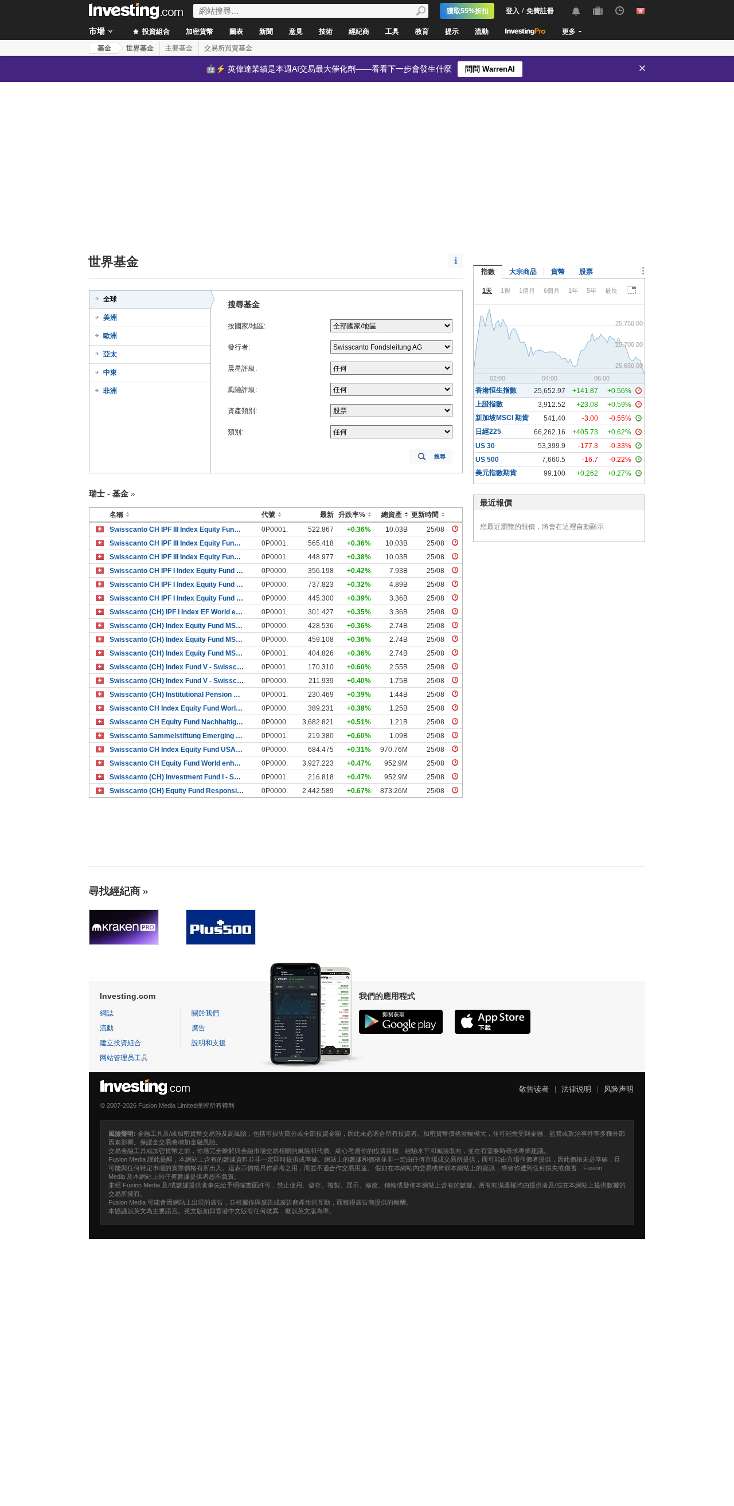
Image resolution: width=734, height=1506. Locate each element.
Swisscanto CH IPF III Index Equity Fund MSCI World (177, 529)
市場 (97, 31)
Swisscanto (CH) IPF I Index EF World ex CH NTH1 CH (177, 612)
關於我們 (205, 1013)
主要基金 (179, 48)
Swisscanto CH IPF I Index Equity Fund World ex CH (177, 571)
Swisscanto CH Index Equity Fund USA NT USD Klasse (177, 750)
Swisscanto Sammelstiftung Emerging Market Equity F (177, 736)
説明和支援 (209, 1043)
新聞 (266, 32)
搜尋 (440, 456)
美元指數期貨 (496, 473)
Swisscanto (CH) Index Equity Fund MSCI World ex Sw (177, 626)
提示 (452, 32)
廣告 (198, 1028)
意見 (296, 32)
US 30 (485, 446)
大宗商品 (523, 272)
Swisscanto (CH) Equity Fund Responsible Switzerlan (177, 791)
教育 (422, 32)
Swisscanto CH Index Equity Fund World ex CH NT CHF (177, 708)
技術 (326, 32)
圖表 (236, 32)
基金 (104, 48)
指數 (488, 272)
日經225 (488, 432)
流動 (482, 32)
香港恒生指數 (496, 390)
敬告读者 (534, 1089)
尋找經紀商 (114, 891)
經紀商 (359, 32)
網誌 (107, 1013)
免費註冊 (540, 11)
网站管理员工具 (124, 1058)
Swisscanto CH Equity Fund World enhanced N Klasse (177, 763)
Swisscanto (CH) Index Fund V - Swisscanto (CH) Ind (177, 667)
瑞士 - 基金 (108, 493)
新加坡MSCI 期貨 (502, 418)
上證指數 (489, 404)
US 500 (487, 460)
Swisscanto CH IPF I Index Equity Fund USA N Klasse (177, 585)
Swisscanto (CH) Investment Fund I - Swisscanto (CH (177, 777)
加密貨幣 (199, 32)
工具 (392, 32)
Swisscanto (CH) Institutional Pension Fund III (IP (177, 695)
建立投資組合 (120, 1043)
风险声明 (619, 1089)
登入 (513, 11)
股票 (586, 272)
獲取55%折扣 (468, 11)
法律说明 (576, 1089)
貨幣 (558, 272)
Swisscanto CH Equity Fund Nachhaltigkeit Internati (177, 722)
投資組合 (155, 32)
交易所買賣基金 (228, 48)
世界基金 (140, 48)
